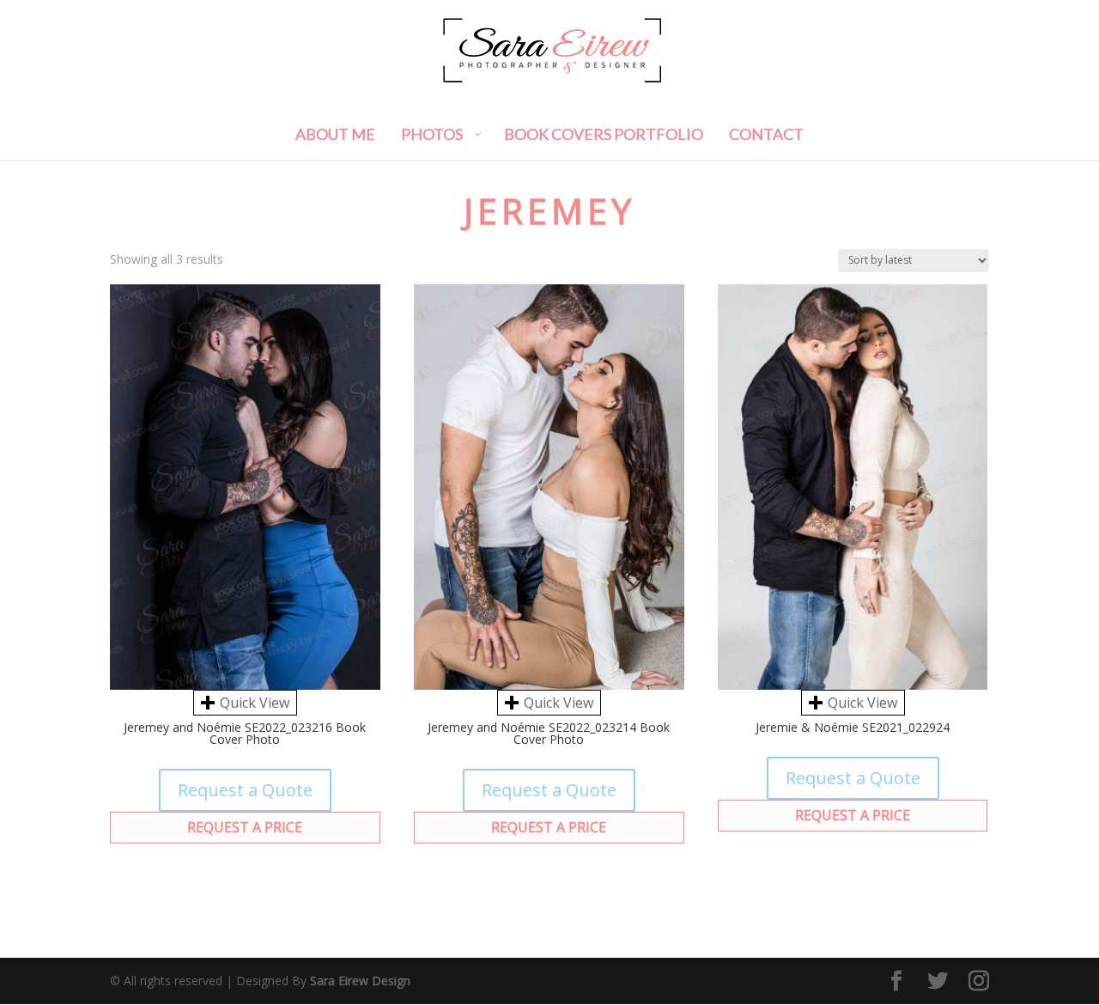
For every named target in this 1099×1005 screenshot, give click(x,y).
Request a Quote (245, 789)
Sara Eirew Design (360, 980)
